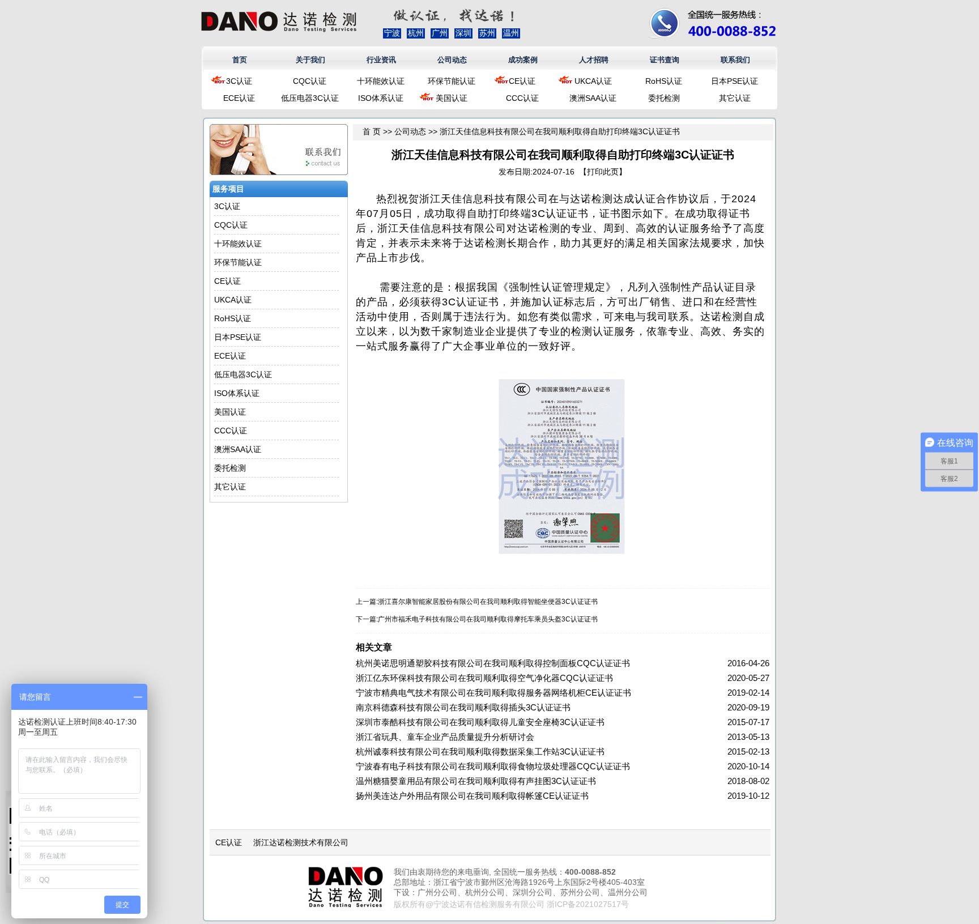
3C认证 (239, 81)
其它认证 (735, 98)
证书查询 (664, 60)
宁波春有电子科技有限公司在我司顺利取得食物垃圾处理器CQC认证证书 (493, 766)
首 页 (372, 131)
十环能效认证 (381, 81)
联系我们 (735, 60)
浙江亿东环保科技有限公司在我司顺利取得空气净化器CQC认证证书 (484, 678)
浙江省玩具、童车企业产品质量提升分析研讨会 (445, 737)
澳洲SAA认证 (592, 98)
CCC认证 (522, 98)
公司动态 (452, 60)
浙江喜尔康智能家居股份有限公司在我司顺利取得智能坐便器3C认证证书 (488, 602)
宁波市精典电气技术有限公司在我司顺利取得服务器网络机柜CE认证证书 (493, 692)
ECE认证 (239, 98)
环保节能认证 (451, 81)
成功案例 (523, 60)
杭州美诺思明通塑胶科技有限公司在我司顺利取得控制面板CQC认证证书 (493, 663)
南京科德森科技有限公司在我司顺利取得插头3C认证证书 (463, 707)
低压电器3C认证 (310, 98)
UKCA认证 (593, 81)
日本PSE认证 (734, 81)
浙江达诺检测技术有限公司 (300, 842)
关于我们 (310, 60)
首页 (239, 60)
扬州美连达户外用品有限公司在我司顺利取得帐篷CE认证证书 (472, 795)
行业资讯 (381, 60)
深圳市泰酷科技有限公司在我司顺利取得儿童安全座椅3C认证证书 (480, 722)
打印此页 (603, 171)
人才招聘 (593, 60)
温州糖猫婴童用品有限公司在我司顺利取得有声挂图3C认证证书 (476, 781)
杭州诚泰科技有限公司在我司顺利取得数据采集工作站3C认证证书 (480, 751)
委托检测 (664, 98)
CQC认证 (309, 81)
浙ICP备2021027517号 (588, 904)
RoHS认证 (663, 81)
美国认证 (451, 98)
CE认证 (522, 81)
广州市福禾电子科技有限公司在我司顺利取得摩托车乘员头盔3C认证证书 (488, 619)
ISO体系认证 (380, 98)
